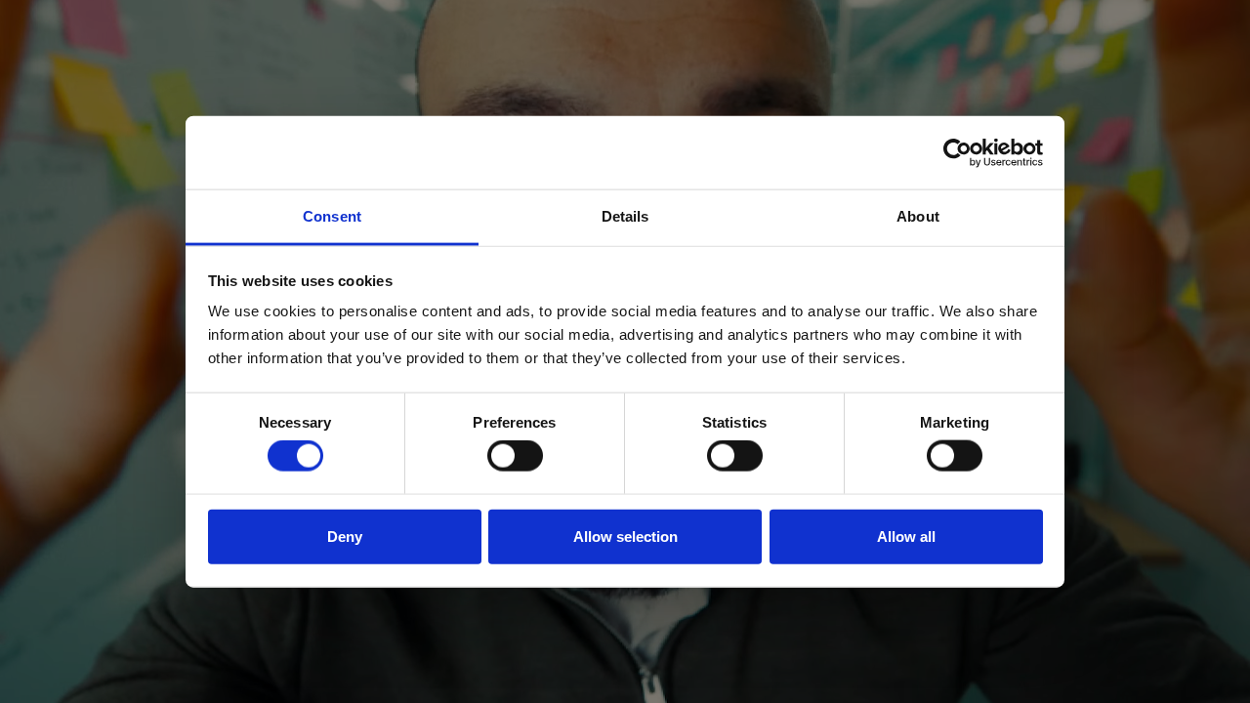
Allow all (906, 535)
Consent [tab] (332, 216)
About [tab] (917, 216)
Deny (344, 535)
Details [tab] (625, 216)
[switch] (515, 456)
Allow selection (625, 535)
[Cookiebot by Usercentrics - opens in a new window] (957, 152)
